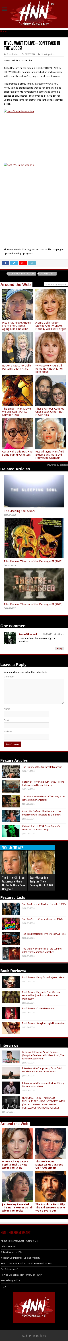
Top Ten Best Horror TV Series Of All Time (44, 934)
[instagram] (44, 1336)
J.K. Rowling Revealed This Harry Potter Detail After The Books (17, 1207)
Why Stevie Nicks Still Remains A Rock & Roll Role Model (49, 368)
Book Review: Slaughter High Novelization (43, 1023)
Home (3, 31)
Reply (59, 648)
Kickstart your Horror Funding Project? (20, 1257)
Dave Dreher (12, 54)
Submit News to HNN (11, 1252)
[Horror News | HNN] (34, 13)
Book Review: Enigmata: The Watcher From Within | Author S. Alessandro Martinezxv (41, 995)
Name (7, 709)
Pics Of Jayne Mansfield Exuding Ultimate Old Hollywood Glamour (49, 454)
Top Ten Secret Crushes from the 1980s (42, 919)
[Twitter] (30, 1336)
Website (8, 731)
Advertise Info (8, 1246)
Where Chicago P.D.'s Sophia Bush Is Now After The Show (15, 1164)
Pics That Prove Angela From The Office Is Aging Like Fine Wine (16, 326)
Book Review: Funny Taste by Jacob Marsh (43, 977)
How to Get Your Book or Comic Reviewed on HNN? (27, 1263)
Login (4, 1286)
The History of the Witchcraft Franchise (42, 767)
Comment (9, 676)
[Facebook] (27, 1336)
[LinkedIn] (37, 1336)
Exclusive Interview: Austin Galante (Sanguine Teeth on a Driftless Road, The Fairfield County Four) (43, 1055)
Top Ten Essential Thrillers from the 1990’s (44, 904)
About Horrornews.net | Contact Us (19, 1240)
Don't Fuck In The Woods (22, 274)
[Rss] (23, 1336)
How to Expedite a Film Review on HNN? (21, 1274)
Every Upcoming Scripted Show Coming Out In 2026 (41, 881)
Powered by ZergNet (57, 465)
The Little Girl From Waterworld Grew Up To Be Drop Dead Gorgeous (14, 883)
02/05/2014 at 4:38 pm (53, 634)
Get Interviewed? (9, 1269)
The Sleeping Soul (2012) (19, 511)
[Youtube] (41, 1336)
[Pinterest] (33, 1336)
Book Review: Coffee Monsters (38, 1008)
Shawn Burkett (47, 274)
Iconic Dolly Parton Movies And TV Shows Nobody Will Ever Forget (50, 326)
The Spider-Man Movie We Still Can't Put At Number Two (16, 412)
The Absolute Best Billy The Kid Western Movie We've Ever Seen (50, 1207)
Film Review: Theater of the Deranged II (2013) (33, 604)
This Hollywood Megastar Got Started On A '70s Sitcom (49, 1164)
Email (6, 720)
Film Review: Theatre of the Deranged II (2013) (33, 561)
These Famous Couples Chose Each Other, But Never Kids (49, 412)
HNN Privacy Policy (10, 1280)
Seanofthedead (27, 634)
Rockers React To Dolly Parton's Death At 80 (16, 367)
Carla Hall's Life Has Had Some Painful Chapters (17, 453)
